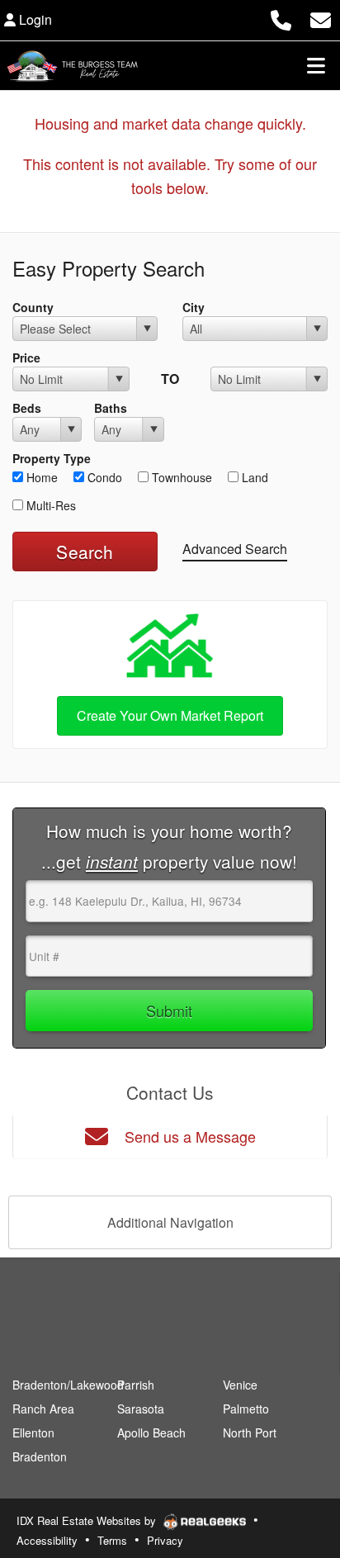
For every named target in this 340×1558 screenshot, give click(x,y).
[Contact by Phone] (281, 17)
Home (40, 477)
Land (253, 477)
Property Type (51, 458)
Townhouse (180, 477)
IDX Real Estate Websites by (88, 1520)
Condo (103, 477)
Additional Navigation (170, 1222)
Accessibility (47, 1540)
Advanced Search (234, 548)
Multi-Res (49, 505)
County (33, 307)
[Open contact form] (320, 17)
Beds (26, 408)
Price (26, 357)
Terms (112, 1540)
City (193, 307)
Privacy (165, 1540)
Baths (110, 408)
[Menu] (316, 65)
